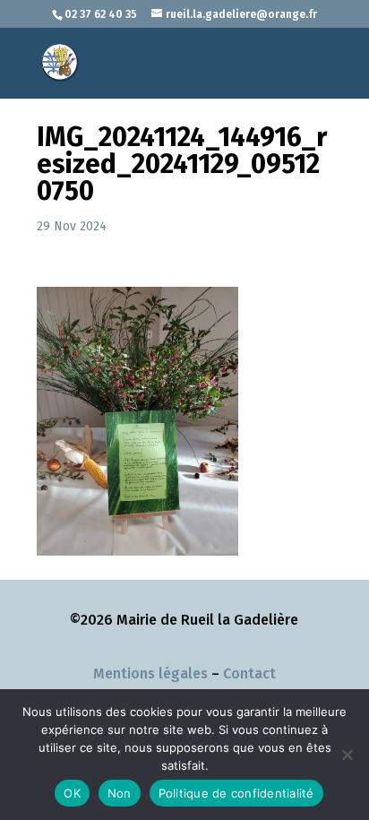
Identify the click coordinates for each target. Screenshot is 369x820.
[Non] (347, 755)
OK (72, 793)
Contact (249, 673)
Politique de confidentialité (236, 793)
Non (119, 793)
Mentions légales (150, 673)
